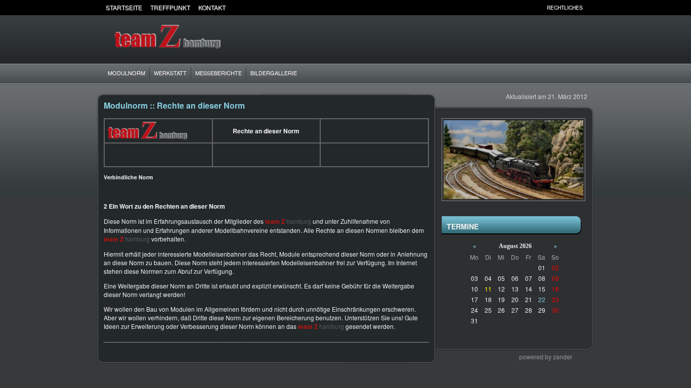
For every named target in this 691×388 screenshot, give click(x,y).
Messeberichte (218, 73)
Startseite (124, 7)
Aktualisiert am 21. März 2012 (546, 96)
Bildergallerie (273, 73)
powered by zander (545, 356)
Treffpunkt (170, 7)
